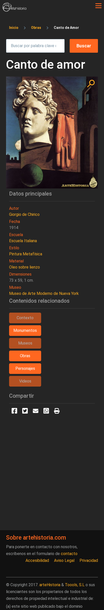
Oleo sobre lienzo (24, 267)
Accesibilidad (37, 560)
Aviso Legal (64, 560)
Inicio (13, 28)
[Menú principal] (98, 5)
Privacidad (89, 560)
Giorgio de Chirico (24, 214)
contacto (69, 553)
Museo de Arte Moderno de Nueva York (44, 293)
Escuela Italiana (23, 240)
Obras (36, 28)
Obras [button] (25, 355)
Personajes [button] (25, 368)
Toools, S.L (75, 584)
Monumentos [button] (25, 330)
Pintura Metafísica (25, 254)
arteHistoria (49, 584)
